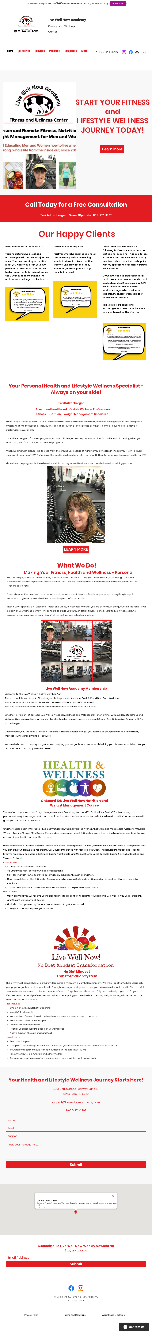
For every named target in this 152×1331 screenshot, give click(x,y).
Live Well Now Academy (67, 20)
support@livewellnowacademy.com (76, 1102)
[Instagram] (124, 52)
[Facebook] (130, 52)
